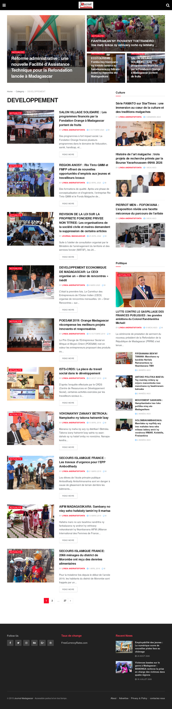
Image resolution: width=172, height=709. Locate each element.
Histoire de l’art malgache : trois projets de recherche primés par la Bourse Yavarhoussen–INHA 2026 (139, 158)
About (113, 698)
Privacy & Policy (139, 698)
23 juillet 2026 (47, 82)
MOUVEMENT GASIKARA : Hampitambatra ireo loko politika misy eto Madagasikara (149, 404)
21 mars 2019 (94, 471)
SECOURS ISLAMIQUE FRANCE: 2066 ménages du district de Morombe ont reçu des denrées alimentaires (82, 557)
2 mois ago (150, 218)
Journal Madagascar (23, 698)
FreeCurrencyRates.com (74, 642)
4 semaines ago (153, 116)
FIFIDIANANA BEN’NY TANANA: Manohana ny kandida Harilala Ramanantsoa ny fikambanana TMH (147, 359)
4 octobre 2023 (140, 82)
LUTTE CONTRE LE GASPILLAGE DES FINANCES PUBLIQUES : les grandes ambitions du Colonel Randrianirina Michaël (140, 317)
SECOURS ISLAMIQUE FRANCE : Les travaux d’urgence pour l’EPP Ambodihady (82, 462)
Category (20, 91)
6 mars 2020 (94, 285)
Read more (68, 154)
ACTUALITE (18, 52)
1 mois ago (150, 167)
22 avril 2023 (94, 182)
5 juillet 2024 (99, 82)
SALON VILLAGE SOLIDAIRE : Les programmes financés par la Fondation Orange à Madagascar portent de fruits (146, 67)
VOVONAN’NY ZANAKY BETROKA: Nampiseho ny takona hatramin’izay (84, 415)
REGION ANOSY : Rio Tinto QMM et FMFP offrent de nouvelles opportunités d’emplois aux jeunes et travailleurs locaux (84, 171)
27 (65, 600)
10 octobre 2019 (96, 333)
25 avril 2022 (95, 236)
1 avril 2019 (94, 568)
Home (10, 91)
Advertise (123, 698)
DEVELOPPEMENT (36, 91)
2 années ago (144, 370)
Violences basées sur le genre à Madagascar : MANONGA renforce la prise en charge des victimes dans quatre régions (150, 668)
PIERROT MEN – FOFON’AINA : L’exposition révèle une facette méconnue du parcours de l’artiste (139, 209)
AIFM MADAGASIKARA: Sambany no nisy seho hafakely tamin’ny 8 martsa (84, 508)
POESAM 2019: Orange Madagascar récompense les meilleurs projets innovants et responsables (84, 324)
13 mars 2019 (94, 515)
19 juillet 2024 (100, 51)
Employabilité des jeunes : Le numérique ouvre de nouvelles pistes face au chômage (149, 647)
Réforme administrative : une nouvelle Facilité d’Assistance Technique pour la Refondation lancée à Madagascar (41, 67)
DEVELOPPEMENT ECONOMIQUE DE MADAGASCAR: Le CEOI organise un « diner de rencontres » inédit (83, 273)
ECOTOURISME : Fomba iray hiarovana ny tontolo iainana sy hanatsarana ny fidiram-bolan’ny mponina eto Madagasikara (105, 67)
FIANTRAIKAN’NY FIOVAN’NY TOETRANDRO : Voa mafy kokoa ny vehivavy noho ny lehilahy (123, 43)
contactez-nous (157, 698)
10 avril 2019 (94, 422)
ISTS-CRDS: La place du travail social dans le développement (80, 371)
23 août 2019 (94, 378)
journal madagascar (73, 236)
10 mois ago (151, 327)
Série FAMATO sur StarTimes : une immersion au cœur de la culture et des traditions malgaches (140, 107)
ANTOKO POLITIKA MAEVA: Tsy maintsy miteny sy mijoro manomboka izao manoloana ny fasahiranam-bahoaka (149, 383)
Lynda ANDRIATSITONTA (25, 82)
